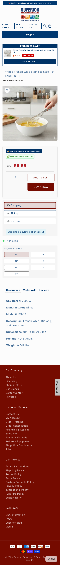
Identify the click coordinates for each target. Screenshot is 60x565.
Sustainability (14, 497)
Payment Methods (16, 437)
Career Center (14, 392)
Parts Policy (13, 478)
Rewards (11, 396)
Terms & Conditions (17, 466)
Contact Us (12, 414)
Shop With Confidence (19, 445)
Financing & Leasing (18, 429)
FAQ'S (9, 518)
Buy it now (41, 186)
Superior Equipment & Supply (28, 557)
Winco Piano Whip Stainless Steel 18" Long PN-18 (34, 51)
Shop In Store (14, 385)
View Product (30, 61)
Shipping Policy (15, 470)
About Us (11, 377)
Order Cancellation (17, 425)
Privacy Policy (14, 486)
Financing (11, 381)
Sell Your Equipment (18, 441)
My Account (13, 418)
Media (9, 526)
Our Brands (12, 389)
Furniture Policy (15, 493)
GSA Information (15, 514)
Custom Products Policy (20, 482)
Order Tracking (14, 421)
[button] (45, 26)
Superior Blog (14, 522)
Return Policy (13, 474)
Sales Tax (11, 433)
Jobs (8, 449)
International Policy (17, 489)
